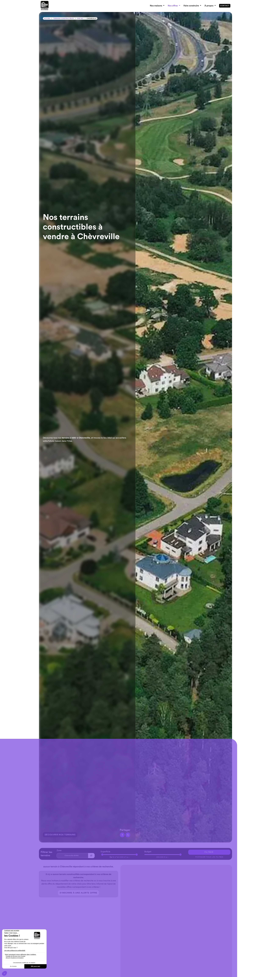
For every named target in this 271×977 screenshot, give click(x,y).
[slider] (102, 854)
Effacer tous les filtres (209, 856)
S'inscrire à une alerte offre (78, 893)
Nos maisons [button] (156, 6)
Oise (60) (80, 18)
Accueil (47, 18)
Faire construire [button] (191, 6)
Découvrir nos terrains (60, 835)
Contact (224, 6)
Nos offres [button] (173, 6)
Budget (147, 852)
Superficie (105, 852)
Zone (59, 850)
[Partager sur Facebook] (122, 834)
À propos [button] (209, 6)
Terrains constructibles (63, 18)
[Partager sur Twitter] (127, 834)
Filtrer (208, 852)
